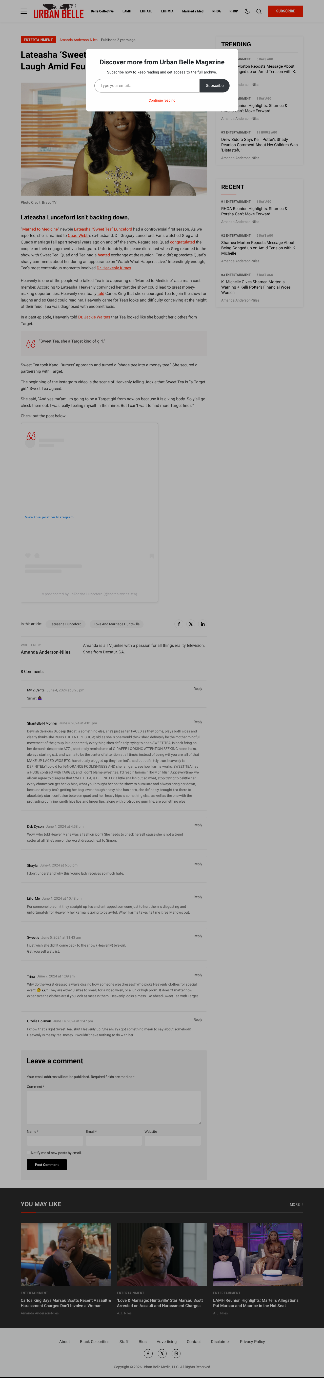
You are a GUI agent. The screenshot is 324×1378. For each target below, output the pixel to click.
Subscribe (215, 85)
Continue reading (162, 100)
